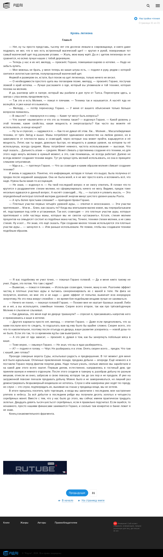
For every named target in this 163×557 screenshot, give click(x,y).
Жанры (24, 522)
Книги (6, 522)
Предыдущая (77, 493)
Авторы (42, 522)
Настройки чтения (149, 18)
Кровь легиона (82, 33)
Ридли (18, 5)
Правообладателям (66, 522)
